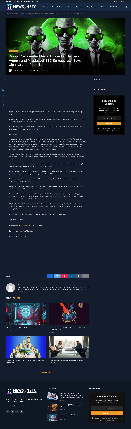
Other (103, 7)
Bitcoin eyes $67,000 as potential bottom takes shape (70, 406)
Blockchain (56, 7)
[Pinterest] (3, 100)
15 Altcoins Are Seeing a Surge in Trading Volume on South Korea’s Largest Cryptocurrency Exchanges (71, 396)
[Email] (3, 104)
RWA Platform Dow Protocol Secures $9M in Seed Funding (67, 361)
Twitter (25, 225)
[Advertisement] (47, 92)
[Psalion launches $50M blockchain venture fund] (26, 314)
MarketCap (114, 7)
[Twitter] (3, 90)
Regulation (91, 7)
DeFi (67, 7)
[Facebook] (3, 85)
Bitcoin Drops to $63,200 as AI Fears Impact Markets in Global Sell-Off (69, 328)
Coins (45, 7)
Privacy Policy (28, 1)
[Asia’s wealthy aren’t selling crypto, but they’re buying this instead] (26, 347)
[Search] (126, 7)
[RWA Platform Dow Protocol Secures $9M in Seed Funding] (69, 347)
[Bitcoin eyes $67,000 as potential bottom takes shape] (52, 407)
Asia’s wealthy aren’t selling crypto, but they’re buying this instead (25, 361)
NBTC (16, 70)
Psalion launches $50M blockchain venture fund (23, 328)
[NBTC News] (23, 7)
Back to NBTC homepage (14, 1)
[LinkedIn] (3, 95)
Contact (37, 1)
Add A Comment (47, 372)
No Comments (34, 70)
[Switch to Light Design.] (123, 7)
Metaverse (78, 7)
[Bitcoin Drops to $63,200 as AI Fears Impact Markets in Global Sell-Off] (69, 314)
